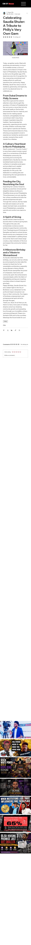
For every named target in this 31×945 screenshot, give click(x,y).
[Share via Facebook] (4, 330)
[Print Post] (19, 330)
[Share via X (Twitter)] (7, 330)
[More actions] (27, 13)
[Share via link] (15, 330)
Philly (5, 321)
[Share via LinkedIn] (11, 330)
